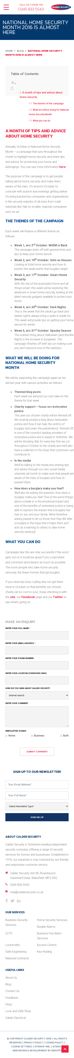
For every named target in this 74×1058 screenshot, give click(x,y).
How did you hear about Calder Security (27, 688)
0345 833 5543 (31, 9)
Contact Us (12, 991)
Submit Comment (37, 751)
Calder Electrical (15, 1018)
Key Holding (44, 951)
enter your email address (20, 643)
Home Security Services (52, 920)
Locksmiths (12, 945)
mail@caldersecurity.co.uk (26, 892)
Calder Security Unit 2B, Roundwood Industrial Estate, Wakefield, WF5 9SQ (33, 875)
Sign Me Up (37, 817)
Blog (20, 51)
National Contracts (17, 958)
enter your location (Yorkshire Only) (26, 673)
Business (39, 735)
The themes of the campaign (48, 103)
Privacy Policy (33, 1042)
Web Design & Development (30, 1050)
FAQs (8, 1004)
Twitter (58, 597)
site (12, 597)
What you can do (41, 120)
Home (9, 51)
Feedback (11, 997)
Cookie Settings (21, 1046)
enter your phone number (19, 658)
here (62, 167)
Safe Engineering (15, 951)
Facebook (28, 597)
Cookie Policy (54, 1042)
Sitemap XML (42, 1046)
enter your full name (17, 628)
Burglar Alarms (46, 926)
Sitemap (57, 1046)
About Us (11, 977)
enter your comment (16, 703)
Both (66, 735)
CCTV (8, 933)
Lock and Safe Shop (18, 1011)
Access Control (46, 945)
